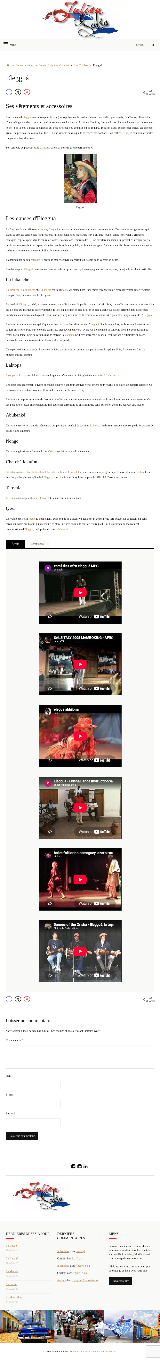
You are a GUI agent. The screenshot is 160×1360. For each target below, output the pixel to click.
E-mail (11, 1094)
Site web (10, 1113)
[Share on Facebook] (9, 92)
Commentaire (14, 1040)
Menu (11, 44)
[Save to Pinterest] (27, 92)
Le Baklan (11, 1284)
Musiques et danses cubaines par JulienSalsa (93, 1351)
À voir (15, 543)
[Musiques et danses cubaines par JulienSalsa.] (8, 65)
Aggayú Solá (83, 1265)
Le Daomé (11, 1245)
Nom (9, 1075)
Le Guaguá (12, 1258)
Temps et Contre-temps (85, 1280)
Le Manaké (12, 1271)
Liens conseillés (120, 1281)
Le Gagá (80, 1251)
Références (37, 543)
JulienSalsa (63, 1251)
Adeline (61, 1280)
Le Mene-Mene (14, 1297)
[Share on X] (18, 92)
